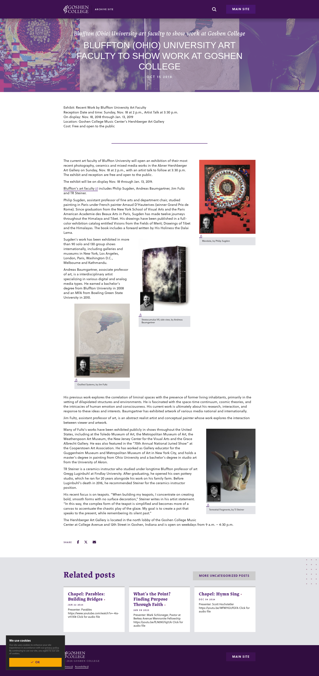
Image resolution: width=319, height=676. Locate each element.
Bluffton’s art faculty (79, 188)
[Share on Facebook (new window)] (78, 542)
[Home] (76, 9)
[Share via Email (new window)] (94, 542)
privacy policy (52, 647)
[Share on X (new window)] (86, 542)
